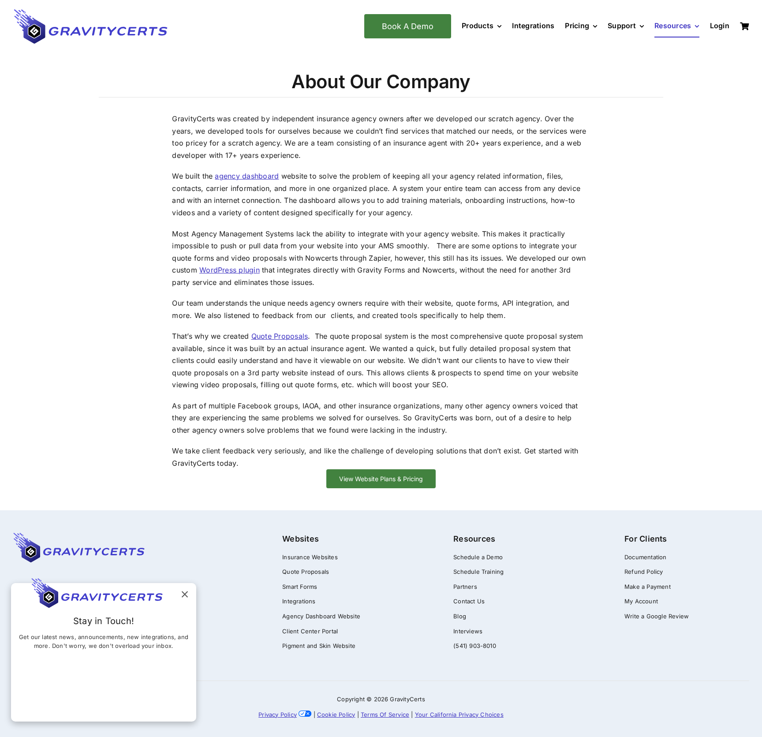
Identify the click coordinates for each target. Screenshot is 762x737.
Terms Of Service (385, 714)
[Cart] (744, 26)
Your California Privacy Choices (459, 714)
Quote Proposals (279, 336)
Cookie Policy (336, 714)
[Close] (185, 594)
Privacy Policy (277, 714)
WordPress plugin (229, 270)
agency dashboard (247, 176)
